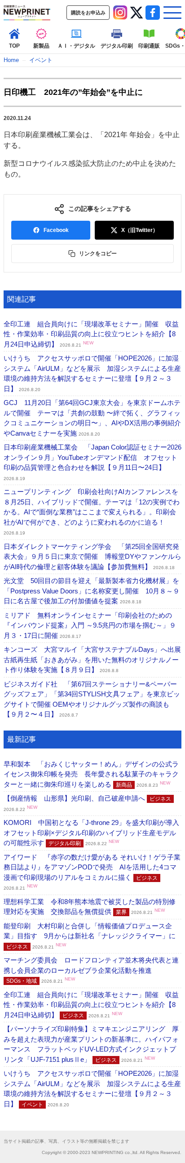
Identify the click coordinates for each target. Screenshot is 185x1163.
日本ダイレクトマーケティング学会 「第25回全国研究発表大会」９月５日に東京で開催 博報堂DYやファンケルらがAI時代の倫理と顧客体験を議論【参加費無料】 (92, 556)
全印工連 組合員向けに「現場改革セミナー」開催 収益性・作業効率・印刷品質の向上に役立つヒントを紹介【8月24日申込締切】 (91, 334)
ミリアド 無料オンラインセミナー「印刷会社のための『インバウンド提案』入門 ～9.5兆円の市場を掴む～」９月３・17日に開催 (90, 625)
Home (11, 60)
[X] (136, 12)
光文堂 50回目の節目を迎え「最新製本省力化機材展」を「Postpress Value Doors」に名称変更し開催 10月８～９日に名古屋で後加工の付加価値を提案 (92, 591)
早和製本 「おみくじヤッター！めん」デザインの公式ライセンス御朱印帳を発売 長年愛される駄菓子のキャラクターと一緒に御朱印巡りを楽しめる (91, 774)
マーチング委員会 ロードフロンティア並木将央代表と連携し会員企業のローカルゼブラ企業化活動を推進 (91, 970)
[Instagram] (120, 12)
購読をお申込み (88, 12)
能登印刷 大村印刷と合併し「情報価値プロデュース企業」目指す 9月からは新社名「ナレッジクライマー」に (90, 936)
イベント (41, 60)
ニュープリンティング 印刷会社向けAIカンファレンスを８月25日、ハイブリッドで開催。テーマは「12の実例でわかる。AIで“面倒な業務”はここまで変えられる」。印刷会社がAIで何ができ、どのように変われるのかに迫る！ (92, 511)
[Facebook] (152, 12)
